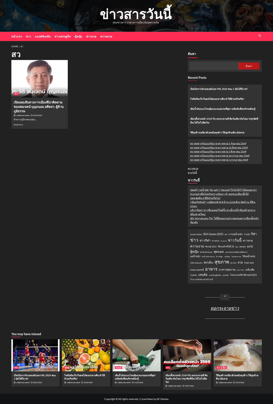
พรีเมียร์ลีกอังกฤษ (206, 252)
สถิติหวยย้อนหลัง (196, 263)
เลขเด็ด (203, 274)
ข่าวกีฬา (205, 240)
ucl (226, 234)
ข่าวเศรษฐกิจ (63, 36)
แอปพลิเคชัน (43, 36)
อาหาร (211, 269)
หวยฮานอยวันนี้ (197, 270)
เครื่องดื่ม (250, 269)
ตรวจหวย (106, 36)
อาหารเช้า (240, 270)
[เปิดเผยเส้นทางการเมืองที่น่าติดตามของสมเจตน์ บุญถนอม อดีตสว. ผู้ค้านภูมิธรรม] (39, 79)
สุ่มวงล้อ (233, 263)
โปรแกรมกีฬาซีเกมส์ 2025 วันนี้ (201, 279)
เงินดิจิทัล (193, 275)
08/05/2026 (37, 382)
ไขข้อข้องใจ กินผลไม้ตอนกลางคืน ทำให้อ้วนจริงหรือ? (217, 98)
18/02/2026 (88, 382)
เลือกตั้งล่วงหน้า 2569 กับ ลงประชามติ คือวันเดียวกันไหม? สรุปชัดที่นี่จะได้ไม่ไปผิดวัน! (224, 120)
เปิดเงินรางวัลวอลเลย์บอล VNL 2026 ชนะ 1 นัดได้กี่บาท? (219, 88)
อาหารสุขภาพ (227, 269)
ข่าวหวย (91, 36)
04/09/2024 (37, 115)
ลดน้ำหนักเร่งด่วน (208, 256)
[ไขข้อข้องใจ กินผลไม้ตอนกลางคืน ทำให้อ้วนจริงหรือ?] (86, 355)
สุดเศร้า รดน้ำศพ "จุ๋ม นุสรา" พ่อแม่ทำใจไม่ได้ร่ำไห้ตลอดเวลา (223, 189)
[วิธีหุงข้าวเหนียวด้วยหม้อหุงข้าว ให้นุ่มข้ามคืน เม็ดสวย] (238, 355)
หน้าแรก (16, 36)
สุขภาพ (222, 261)
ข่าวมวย (224, 241)
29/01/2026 (239, 382)
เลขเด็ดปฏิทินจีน (215, 275)
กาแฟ (247, 234)
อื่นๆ (224, 368)
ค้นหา (192, 54)
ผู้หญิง (78, 36)
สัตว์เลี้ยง (208, 262)
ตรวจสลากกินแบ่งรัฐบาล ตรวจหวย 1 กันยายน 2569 (218, 143)
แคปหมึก (225, 275)
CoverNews (146, 398)
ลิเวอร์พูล (219, 256)
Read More (18, 124)
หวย (240, 262)
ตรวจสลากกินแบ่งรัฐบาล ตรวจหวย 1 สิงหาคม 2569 (218, 151)
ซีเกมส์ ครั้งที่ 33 (226, 246)
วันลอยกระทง (236, 256)
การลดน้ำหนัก (235, 234)
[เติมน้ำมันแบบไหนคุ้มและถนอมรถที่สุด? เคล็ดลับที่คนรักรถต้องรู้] (136, 355)
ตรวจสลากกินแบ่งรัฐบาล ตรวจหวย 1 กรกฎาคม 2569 (219, 159)
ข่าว (28, 36)
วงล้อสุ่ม (227, 256)
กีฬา (254, 234)
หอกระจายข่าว (224, 308)
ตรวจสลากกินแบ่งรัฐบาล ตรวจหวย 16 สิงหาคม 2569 (219, 147)
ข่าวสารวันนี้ (136, 14)
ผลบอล (243, 246)
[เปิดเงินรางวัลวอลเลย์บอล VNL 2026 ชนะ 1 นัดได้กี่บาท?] (35, 355)
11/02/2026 (138, 382)
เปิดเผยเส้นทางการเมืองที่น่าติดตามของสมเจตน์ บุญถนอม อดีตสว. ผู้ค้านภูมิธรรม (39, 106)
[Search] (260, 35)
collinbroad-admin (23, 115)
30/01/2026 (189, 386)
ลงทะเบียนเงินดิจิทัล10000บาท (236, 252)
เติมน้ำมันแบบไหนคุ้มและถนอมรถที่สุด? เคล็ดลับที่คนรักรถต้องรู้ (222, 108)
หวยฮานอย (249, 262)
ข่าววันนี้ (235, 240)
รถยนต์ (118, 368)
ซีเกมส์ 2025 (211, 246)
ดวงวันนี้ (192, 172)
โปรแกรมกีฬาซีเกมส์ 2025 (243, 275)
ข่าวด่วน (215, 240)
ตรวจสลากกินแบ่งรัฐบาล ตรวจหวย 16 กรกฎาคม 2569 (219, 155)
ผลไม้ (250, 246)
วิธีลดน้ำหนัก (248, 256)
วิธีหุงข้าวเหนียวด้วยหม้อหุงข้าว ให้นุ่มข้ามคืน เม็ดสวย (217, 132)
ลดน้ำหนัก (195, 256)
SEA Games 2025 (213, 234)
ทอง (236, 247)
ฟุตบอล (219, 251)
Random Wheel (196, 234)
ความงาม (197, 246)
